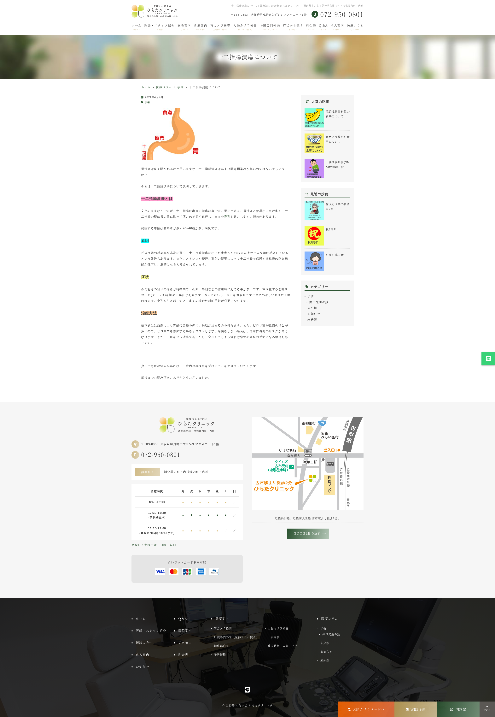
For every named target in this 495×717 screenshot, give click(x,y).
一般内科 (274, 637)
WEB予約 (418, 709)
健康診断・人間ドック (283, 645)
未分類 (312, 308)
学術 (147, 102)
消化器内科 (221, 645)
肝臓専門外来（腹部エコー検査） (236, 637)
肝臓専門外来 (270, 27)
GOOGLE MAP (307, 533)
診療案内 (200, 27)
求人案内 (337, 27)
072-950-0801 (160, 455)
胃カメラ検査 (220, 27)
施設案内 (184, 27)
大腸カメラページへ (369, 709)
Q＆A (323, 27)
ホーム (136, 27)
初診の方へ (144, 642)
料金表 (311, 27)
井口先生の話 (319, 302)
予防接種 (220, 654)
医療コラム (355, 27)
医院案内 (185, 630)
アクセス (185, 642)
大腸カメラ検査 (245, 27)
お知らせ (313, 313)
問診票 (461, 709)
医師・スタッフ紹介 (159, 27)
